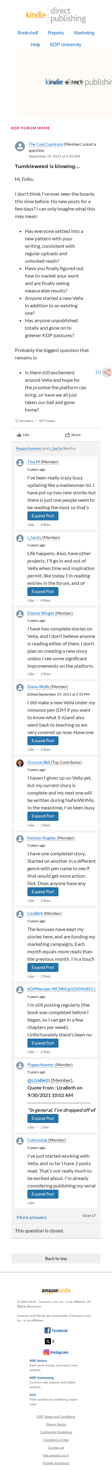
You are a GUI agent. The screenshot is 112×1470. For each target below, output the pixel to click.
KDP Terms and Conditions (56, 1416)
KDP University (66, 44)
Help (35, 44)
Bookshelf (28, 32)
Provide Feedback (56, 1463)
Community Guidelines (56, 1432)
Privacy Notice (56, 1424)
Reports (56, 32)
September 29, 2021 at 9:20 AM (54, 156)
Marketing (84, 32)
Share (76, 434)
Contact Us (56, 1447)
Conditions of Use (56, 1439)
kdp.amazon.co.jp (56, 1455)
